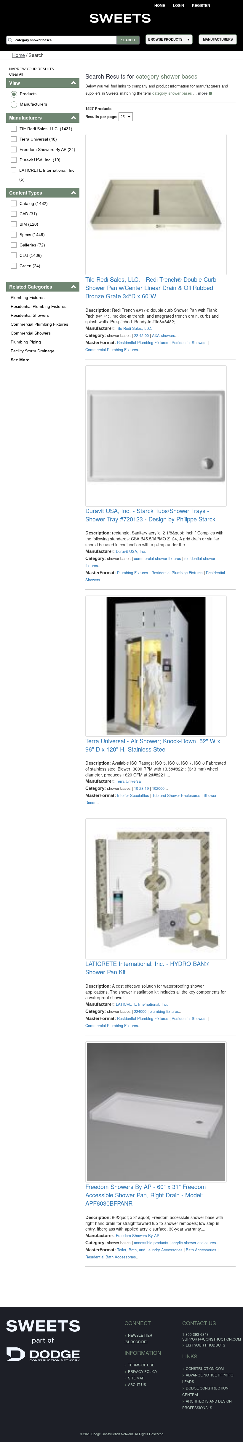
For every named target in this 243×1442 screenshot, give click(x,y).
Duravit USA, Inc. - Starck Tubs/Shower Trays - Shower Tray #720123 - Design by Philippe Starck (150, 515)
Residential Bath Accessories (110, 1257)
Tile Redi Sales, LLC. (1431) (46, 128)
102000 (158, 788)
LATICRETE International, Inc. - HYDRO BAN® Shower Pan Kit (147, 967)
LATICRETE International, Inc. (142, 1004)
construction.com (205, 1368)
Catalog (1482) (34, 203)
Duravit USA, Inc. (131, 551)
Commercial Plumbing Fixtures (39, 324)
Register (201, 6)
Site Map (136, 1377)
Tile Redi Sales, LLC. (134, 328)
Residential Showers (30, 315)
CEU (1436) (31, 255)
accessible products (151, 1242)
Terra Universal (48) (38, 139)
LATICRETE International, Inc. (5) (48, 175)
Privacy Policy (142, 1371)
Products (28, 93)
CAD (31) (28, 213)
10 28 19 (141, 788)
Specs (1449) (32, 234)
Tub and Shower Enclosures (176, 795)
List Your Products (205, 1344)
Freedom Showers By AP (137, 1235)
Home (159, 6)
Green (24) (30, 265)
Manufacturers (33, 104)
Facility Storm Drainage (33, 350)
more (202, 93)
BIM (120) (29, 224)
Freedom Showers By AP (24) (47, 149)
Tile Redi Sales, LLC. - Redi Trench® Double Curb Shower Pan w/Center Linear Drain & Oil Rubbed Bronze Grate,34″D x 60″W (150, 287)
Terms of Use (141, 1364)
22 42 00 (141, 335)
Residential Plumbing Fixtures (38, 306)
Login (178, 6)
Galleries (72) (32, 245)
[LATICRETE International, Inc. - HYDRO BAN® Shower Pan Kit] (155, 888)
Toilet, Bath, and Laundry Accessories (150, 1249)
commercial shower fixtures (157, 558)
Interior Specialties (133, 795)
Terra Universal (129, 781)
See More (20, 359)
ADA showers (163, 335)
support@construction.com (211, 1338)
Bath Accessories (201, 1249)
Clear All (16, 74)
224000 (140, 1011)
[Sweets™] (122, 17)
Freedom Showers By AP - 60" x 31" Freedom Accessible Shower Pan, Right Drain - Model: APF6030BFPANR (145, 1194)
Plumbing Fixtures (27, 297)
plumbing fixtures (164, 1011)
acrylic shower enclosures (194, 1242)
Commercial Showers (31, 333)
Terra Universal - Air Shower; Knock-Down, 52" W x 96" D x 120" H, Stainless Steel (152, 745)
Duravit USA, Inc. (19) (40, 159)
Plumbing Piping (26, 342)
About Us (137, 1384)
